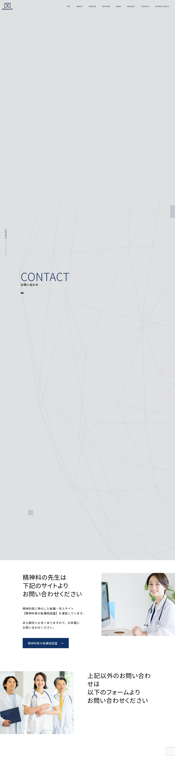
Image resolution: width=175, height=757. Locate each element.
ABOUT (80, 6)
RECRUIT (131, 6)
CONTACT (145, 6)
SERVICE (92, 6)
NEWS (118, 6)
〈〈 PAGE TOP (169, 700)
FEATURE (106, 6)
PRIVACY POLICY (162, 6)
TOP (68, 6)
